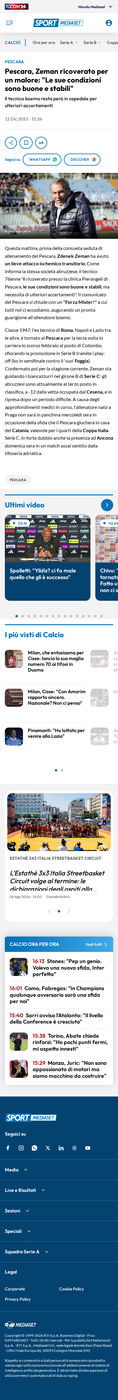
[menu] (9, 23)
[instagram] (21, 1148)
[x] (48, 1148)
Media (11, 1170)
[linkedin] (61, 1148)
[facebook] (8, 1148)
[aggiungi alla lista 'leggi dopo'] (26, 143)
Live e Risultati (20, 1190)
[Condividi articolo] (11, 143)
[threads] (74, 1148)
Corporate (15, 1289)
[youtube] (88, 1148)
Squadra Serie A (22, 1252)
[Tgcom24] (16, 7)
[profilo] (109, 23)
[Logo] (59, 23)
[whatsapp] (34, 1148)
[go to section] (107, 505)
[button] (59, 23)
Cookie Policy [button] (71, 1289)
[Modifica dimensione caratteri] (41, 143)
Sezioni (12, 1211)
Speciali (13, 1231)
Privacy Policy (18, 1299)
